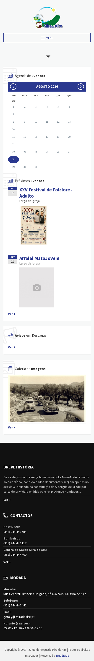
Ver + (12, 314)
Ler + (7, 500)
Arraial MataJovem (39, 258)
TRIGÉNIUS (62, 656)
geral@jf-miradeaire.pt (18, 617)
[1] (47, 398)
